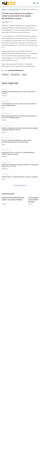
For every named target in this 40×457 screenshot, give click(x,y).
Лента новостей (10, 83)
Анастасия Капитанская (15, 70)
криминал (5, 74)
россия (24, 74)
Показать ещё (19, 185)
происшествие (15, 74)
